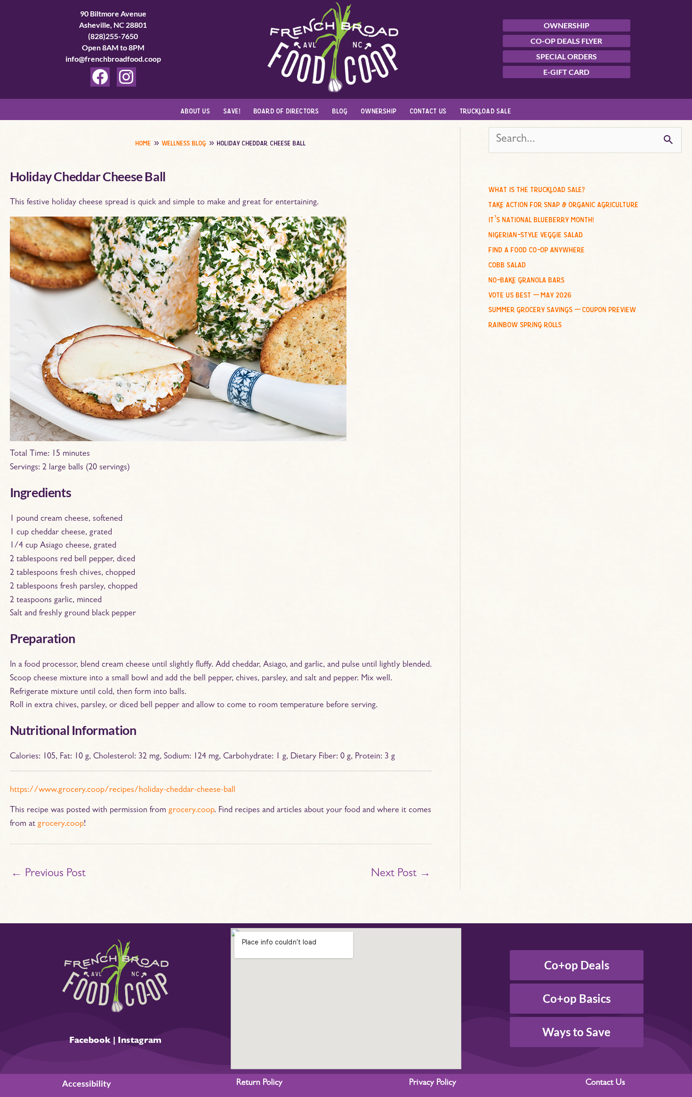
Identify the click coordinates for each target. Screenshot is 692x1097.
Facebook (90, 1041)
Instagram (139, 1041)
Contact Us (428, 109)
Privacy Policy (432, 1083)
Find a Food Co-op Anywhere (537, 248)
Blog (340, 109)
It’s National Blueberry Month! (541, 218)
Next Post (401, 874)
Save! (232, 109)
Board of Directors (287, 109)
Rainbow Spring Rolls (525, 323)
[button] (198, 109)
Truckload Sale (485, 109)
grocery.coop (191, 811)
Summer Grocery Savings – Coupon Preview (562, 308)
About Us (195, 109)
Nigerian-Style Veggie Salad (536, 233)
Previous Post (48, 874)
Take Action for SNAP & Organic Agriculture (564, 203)
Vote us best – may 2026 (530, 293)
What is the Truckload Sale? (537, 188)
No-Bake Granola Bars (527, 278)
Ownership (379, 109)
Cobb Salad (507, 263)
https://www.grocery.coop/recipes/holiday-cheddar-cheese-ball (122, 790)
